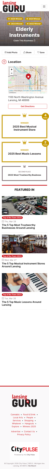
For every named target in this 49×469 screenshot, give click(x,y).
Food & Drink (29, 414)
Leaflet (11, 90)
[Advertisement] (24, 329)
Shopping (28, 420)
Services (17, 420)
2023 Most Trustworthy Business (24, 175)
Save (41, 52)
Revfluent (32, 466)
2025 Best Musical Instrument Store (24, 128)
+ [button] (11, 69)
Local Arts (18, 417)
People (30, 417)
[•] (26, 73)
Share (28, 52)
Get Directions (28, 106)
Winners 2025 (29, 426)
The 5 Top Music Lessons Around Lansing (21, 303)
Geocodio (26, 90)
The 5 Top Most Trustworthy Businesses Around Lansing (18, 226)
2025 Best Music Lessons (24, 153)
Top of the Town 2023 (12, 217)
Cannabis (15, 414)
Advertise (15, 431)
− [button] (11, 73)
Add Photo (12, 52)
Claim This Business (23, 40)
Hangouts (29, 423)
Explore (15, 426)
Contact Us (29, 431)
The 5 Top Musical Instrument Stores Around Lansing (23, 265)
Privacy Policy (24, 434)
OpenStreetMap (36, 90)
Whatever (16, 423)
